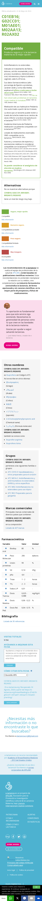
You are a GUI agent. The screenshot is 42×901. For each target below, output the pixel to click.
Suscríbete (14, 849)
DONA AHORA (25, 4)
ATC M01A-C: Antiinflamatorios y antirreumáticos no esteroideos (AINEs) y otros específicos (21, 481)
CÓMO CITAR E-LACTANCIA (12, 825)
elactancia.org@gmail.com (27, 736)
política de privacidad (28, 894)
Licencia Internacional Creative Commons (19, 804)
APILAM (16, 273)
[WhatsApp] (10, 898)
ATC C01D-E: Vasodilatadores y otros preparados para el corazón (22, 473)
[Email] (31, 898)
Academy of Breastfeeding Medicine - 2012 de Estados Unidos (23, 759)
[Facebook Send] (24, 898)
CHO (10, 426)
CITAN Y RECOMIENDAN (12, 819)
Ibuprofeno (11, 375)
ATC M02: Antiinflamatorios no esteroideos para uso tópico (20, 488)
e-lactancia (10, 793)
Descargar (12, 703)
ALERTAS (31, 814)
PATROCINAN (12, 814)
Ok (36, 887)
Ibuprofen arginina (14, 439)
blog (8, 836)
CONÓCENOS (33, 818)
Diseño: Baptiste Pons (13, 884)
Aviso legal (11, 870)
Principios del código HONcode (20, 862)
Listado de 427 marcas (15, 528)
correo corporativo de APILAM (22, 768)
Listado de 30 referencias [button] (14, 621)
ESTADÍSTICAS (34, 822)
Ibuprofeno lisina (13, 443)
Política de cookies (16, 875)
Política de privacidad (26, 870)
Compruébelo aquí (15, 865)
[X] (17, 898)
